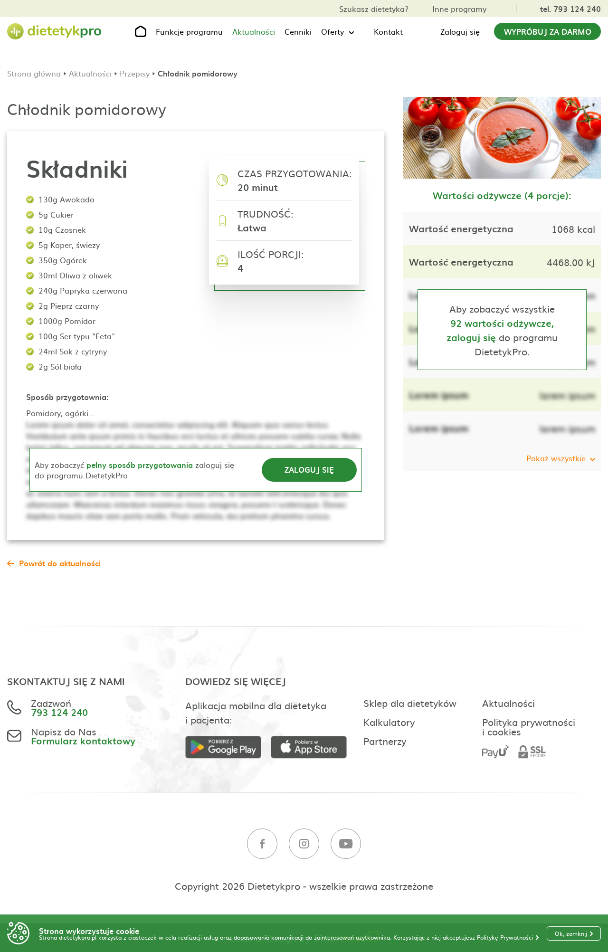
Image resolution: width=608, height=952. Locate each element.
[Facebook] (262, 843)
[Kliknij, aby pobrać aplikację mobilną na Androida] (228, 747)
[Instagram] (304, 843)
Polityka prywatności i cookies (528, 726)
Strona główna (34, 73)
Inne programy (459, 8)
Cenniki (298, 31)
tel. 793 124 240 (570, 8)
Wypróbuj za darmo (547, 31)
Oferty (332, 31)
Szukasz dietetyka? (373, 8)
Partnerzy (384, 740)
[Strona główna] (54, 31)
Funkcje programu (189, 31)
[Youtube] (346, 843)
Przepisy (135, 73)
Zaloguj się (460, 31)
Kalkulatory (389, 721)
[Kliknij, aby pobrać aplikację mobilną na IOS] (313, 747)
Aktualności (253, 31)
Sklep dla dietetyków (409, 702)
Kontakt (388, 31)
